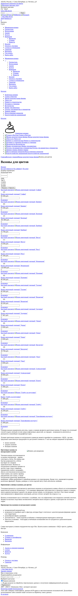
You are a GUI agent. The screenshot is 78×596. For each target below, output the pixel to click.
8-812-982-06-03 (6, 11)
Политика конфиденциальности (12, 589)
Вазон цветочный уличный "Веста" (13, 242)
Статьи (7, 550)
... (5, 60)
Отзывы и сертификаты (13, 537)
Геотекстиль (9, 29)
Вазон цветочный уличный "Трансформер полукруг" (19, 421)
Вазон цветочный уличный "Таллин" (14, 289)
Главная (3, 157)
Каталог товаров (12, 157)
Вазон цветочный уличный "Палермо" (14, 277)
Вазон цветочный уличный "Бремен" (14, 206)
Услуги (7, 35)
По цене (25, 169)
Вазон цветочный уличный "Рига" (13, 254)
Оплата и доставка (11, 46)
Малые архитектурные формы (28, 157)
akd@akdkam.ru (6, 18)
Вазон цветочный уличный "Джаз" (13, 361)
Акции (7, 33)
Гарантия (8, 49)
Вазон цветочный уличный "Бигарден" (14, 349)
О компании (9, 535)
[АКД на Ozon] (9, 15)
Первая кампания (9, 581)
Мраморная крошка (11, 27)
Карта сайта (9, 55)
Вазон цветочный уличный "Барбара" (14, 230)
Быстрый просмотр (7, 190)
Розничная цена (6, 172)
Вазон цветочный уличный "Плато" (13, 385)
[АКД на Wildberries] (16, 15)
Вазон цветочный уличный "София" (13, 194)
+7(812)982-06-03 (7, 17)
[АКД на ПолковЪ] (25, 15)
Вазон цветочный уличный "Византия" (14, 301)
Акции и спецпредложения (14, 548)
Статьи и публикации (12, 48)
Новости (12, 42)
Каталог (7, 44)
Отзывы (12, 40)
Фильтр (3, 167)
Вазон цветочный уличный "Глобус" (13, 409)
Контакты (8, 51)
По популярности (7, 169)
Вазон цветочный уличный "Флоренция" (15, 266)
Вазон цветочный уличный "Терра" (13, 337)
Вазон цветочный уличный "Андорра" (14, 313)
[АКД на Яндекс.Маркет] (3, 15)
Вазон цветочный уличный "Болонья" (14, 218)
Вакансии (12, 38)
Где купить (8, 53)
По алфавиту (17, 169)
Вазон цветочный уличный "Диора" (13, 325)
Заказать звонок (6, 571)
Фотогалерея (9, 31)
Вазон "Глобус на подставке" (11, 397)
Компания (8, 37)
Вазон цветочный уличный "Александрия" (16, 373)
